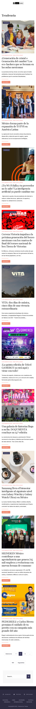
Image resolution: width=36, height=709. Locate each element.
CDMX (13, 700)
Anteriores (9, 654)
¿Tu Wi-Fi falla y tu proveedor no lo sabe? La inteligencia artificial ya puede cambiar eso (18, 188)
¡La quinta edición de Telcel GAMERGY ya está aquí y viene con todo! (16, 368)
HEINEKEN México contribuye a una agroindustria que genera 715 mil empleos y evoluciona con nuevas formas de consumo (18, 559)
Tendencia (6, 22)
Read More (6, 82)
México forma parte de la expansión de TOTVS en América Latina (15, 126)
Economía (22, 700)
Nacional (5, 700)
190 (13, 662)
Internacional (18, 702)
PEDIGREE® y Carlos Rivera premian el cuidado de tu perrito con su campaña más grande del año (17, 626)
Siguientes (21, 662)
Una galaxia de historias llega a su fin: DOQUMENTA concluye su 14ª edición (17, 429)
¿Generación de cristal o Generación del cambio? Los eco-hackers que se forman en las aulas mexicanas (18, 63)
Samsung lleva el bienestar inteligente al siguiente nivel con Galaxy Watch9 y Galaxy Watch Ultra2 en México (17, 493)
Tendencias (13, 212)
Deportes (29, 702)
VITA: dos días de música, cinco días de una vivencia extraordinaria (16, 305)
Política (30, 700)
